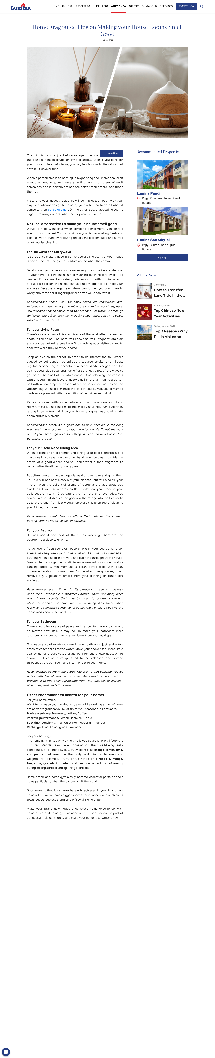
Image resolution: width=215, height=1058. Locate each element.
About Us (67, 6)
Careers (134, 6)
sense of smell (58, 209)
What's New (118, 6)
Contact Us (149, 6)
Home (55, 6)
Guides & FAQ (100, 6)
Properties (83, 6)
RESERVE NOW (187, 6)
